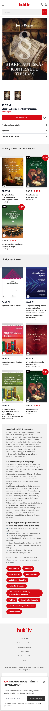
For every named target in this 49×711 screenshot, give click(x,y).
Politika (12, 600)
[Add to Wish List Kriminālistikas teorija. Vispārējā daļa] (28, 353)
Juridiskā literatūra (16, 586)
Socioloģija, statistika (29, 600)
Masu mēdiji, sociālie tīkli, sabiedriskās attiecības (19, 593)
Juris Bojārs (6, 112)
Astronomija (14, 568)
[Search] (44, 12)
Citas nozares (14, 612)
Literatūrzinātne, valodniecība (21, 606)
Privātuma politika (24, 656)
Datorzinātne (14, 574)
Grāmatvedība (31, 574)
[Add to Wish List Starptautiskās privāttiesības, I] (28, 186)
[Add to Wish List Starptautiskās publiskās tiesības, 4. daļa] (4, 235)
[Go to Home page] (24, 4)
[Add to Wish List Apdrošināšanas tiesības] (4, 353)
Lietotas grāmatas (24, 647)
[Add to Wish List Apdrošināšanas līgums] (4, 296)
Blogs (24, 660)
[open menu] (3, 4)
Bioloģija (28, 568)
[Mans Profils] (41, 4)
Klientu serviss (24, 651)
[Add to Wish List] (44, 117)
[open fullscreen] (24, 52)
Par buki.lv (24, 638)
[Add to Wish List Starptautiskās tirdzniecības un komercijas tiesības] (4, 186)
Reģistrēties (36, 698)
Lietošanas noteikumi (25, 693)
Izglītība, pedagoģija (17, 580)
